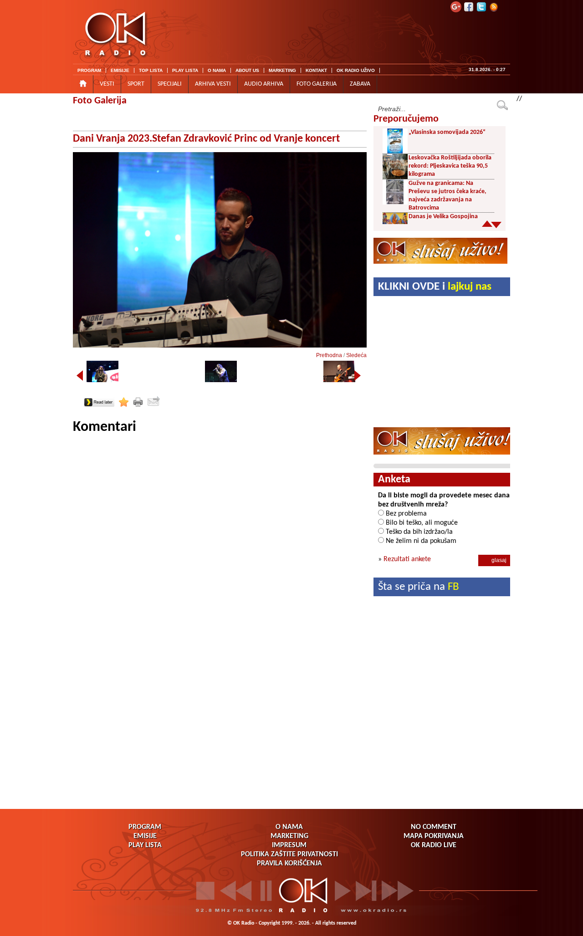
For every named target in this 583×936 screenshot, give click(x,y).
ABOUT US (247, 70)
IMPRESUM (289, 845)
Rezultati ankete (407, 559)
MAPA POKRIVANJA (434, 836)
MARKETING (282, 70)
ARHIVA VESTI (213, 84)
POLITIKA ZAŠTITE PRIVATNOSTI (289, 854)
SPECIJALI (170, 84)
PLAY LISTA (185, 70)
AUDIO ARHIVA (263, 84)
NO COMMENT (433, 827)
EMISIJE (120, 70)
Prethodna (329, 355)
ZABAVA (360, 84)
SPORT (136, 84)
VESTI (107, 84)
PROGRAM (89, 70)
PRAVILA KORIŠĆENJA (289, 863)
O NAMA (217, 70)
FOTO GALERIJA (317, 84)
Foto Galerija (100, 101)
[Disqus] (220, 550)
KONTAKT (316, 70)
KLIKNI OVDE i (434, 286)
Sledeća (356, 355)
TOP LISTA (151, 70)
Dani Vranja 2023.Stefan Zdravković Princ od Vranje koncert (206, 138)
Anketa (394, 479)
